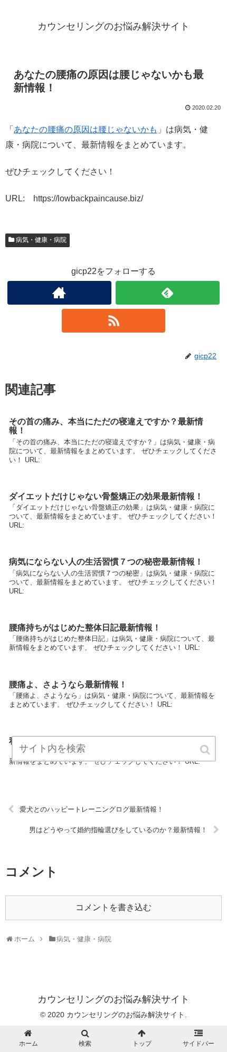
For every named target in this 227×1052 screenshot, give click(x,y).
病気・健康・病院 (41, 239)
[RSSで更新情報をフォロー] (114, 321)
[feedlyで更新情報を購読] (168, 293)
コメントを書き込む (113, 907)
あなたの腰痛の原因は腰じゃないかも (85, 129)
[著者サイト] (59, 293)
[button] (206, 750)
